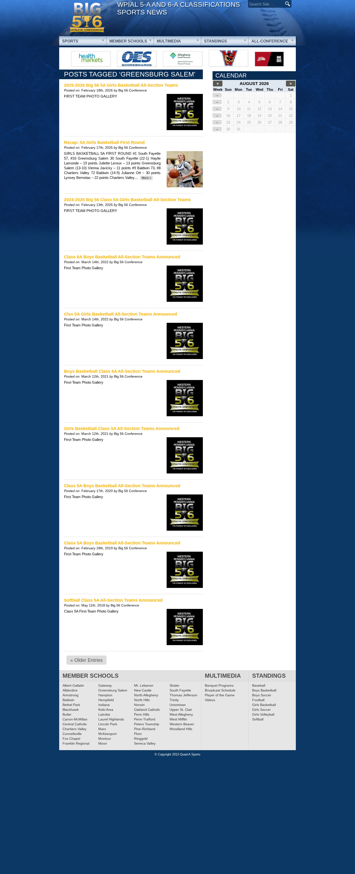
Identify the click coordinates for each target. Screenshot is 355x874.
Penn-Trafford (144, 719)
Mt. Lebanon (143, 685)
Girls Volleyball (263, 714)
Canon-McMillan (75, 719)
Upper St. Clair (181, 710)
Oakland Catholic (147, 710)
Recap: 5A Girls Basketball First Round (104, 142)
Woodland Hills (181, 729)
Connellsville (72, 734)
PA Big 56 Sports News (87, 17)
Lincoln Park (107, 724)
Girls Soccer (261, 710)
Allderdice (70, 690)
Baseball (258, 685)
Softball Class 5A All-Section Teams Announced (113, 600)
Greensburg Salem (112, 690)
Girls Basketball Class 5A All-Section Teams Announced (121, 428)
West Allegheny (181, 714)
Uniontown (178, 705)
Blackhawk (71, 710)
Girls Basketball (264, 705)
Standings (215, 41)
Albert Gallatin (73, 685)
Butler (67, 714)
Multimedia (169, 41)
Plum (138, 734)
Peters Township (146, 724)
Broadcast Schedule (220, 690)
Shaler (174, 685)
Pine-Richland (144, 729)
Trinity (174, 700)
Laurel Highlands (111, 719)
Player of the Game (219, 695)
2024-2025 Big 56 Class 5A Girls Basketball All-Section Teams (127, 199)
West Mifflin (178, 719)
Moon (102, 743)
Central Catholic (75, 724)
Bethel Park (71, 705)
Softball (257, 719)
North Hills (142, 700)
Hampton (105, 695)
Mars (102, 729)
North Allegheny (146, 695)
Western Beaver (182, 724)
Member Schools (128, 41)
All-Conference (269, 41)
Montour (104, 738)
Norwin (139, 705)
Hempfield (106, 700)
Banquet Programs (219, 685)
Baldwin (68, 700)
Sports (70, 41)
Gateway (105, 685)
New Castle (142, 690)
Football (258, 700)
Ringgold (141, 738)
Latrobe (104, 714)
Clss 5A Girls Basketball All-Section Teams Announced (120, 314)
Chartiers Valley (74, 729)
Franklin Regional (76, 743)
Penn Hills (141, 714)
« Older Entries (86, 660)
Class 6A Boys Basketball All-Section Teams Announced (122, 256)
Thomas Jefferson (183, 695)
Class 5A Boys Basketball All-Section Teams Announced (122, 485)
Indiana (104, 705)
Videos (210, 700)
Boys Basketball (264, 690)
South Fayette (180, 690)
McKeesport (107, 734)
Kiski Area (105, 710)
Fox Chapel (71, 738)
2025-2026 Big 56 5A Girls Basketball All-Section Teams (121, 85)
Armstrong (70, 695)
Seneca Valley (145, 743)
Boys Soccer (261, 695)
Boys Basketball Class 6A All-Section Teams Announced (122, 371)
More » (146, 178)
